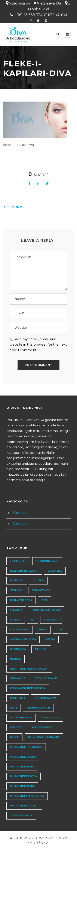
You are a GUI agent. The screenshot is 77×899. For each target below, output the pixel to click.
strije (14, 737)
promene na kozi (38, 707)
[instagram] (46, 20)
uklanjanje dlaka (22, 786)
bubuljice (16, 580)
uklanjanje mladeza (24, 805)
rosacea (16, 727)
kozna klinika (19, 629)
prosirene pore (21, 717)
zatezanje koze (21, 815)
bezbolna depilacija (24, 570)
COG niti (38, 580)
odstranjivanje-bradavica (29, 668)
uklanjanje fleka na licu (27, 795)
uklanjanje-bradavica (43, 737)
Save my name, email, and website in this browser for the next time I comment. (38, 344)
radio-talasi (50, 717)
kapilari (15, 619)
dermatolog (41, 590)
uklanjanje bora (22, 766)
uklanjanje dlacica (23, 776)
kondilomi (51, 619)
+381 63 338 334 (28, 15)
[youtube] (38, 20)
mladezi (15, 658)
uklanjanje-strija (23, 756)
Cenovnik (20, 524)
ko (32, 619)
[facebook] (31, 20)
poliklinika (17, 698)
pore (13, 707)
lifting (50, 639)
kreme (42, 629)
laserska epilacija (23, 639)
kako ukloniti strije (46, 609)
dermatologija (21, 600)
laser (60, 629)
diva (44, 600)
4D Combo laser (47, 560)
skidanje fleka (42, 727)
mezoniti (41, 648)
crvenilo (16, 590)
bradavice (55, 570)
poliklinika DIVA (45, 698)
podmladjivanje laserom (28, 688)
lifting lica (18, 648)
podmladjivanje (46, 678)
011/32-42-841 (55, 15)
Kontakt (19, 513)
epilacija (16, 609)
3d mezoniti (18, 560)
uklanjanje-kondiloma (26, 746)
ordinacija (17, 678)
